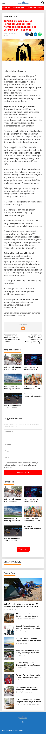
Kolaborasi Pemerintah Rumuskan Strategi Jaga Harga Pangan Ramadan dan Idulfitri (33, 395)
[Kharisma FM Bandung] (23, 2)
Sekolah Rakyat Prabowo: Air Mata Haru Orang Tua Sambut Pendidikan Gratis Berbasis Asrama (28, 627)
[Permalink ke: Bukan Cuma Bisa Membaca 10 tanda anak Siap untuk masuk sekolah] (33, 379)
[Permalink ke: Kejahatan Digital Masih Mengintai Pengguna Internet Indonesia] (33, 360)
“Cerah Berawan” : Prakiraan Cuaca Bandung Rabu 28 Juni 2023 (33, 339)
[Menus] (4, 3)
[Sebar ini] (27, 34)
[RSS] (23, 328)
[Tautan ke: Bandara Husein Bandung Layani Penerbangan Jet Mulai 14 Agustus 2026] (9, 642)
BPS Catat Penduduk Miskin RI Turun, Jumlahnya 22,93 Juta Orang (28, 652)
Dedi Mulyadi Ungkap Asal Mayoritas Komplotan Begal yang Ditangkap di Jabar (12, 368)
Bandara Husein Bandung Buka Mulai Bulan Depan (12, 387)
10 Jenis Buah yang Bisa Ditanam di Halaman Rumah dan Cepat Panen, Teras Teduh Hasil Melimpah (28, 664)
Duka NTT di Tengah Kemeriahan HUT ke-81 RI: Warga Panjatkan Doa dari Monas (21, 605)
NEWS (5, 35)
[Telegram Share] (35, 34)
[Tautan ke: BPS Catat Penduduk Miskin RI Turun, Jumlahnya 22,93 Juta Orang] (9, 654)
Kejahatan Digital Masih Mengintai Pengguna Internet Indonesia (31, 368)
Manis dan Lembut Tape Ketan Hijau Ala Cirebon (12, 338)
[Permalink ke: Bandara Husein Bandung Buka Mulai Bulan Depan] (13, 379)
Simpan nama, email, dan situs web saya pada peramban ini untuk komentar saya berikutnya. (21, 464)
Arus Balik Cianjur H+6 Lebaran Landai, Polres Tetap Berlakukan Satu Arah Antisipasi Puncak (12, 406)
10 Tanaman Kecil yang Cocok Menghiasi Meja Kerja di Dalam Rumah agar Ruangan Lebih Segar (28, 700)
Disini (19, 315)
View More (23, 549)
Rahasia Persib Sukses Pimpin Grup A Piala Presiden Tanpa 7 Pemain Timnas (28, 676)
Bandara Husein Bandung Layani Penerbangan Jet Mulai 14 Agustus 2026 (28, 639)
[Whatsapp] (40, 34)
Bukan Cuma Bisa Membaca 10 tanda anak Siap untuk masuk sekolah (32, 387)
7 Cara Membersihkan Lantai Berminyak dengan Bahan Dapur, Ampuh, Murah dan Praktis (27, 615)
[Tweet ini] (31, 34)
